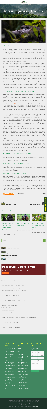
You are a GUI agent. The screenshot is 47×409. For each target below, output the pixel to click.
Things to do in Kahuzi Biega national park (9, 305)
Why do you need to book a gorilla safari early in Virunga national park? (15, 288)
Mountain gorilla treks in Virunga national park (10, 327)
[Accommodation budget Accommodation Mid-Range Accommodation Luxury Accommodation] (40, 361)
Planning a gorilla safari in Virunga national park (10, 324)
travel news (21, 193)
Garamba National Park (11, 251)
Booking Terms (21, 348)
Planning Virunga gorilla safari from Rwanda (10, 322)
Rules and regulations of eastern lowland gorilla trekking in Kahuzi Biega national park (18, 317)
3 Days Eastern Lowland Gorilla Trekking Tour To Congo (9, 356)
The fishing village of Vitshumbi (7, 307)
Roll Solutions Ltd (35, 406)
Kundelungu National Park (12, 259)
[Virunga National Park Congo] (3, 248)
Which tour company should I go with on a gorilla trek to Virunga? (14, 290)
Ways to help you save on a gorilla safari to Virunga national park (14, 302)
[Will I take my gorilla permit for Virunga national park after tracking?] (8, 217)
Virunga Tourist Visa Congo (23, 374)
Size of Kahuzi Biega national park (8, 310)
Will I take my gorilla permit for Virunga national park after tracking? (14, 280)
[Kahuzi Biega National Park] (3, 255)
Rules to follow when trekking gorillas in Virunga (11, 315)
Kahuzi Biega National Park (12, 255)
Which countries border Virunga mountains (10, 293)
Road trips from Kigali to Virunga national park (10, 320)
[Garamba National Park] (3, 252)
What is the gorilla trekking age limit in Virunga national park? (13, 300)
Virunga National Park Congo (9, 234)
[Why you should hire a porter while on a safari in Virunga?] (39, 217)
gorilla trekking (13, 103)
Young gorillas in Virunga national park (9, 297)
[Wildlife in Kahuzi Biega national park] (23, 217)
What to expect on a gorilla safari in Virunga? (10, 295)
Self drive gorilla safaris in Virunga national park (10, 312)
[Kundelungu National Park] (3, 259)
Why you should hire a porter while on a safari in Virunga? (38, 225)
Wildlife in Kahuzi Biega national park (8, 283)
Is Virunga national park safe (23, 388)
